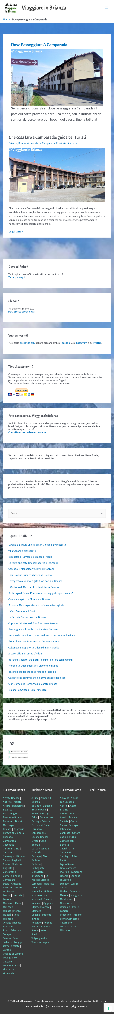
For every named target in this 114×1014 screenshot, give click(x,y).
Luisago (64, 883)
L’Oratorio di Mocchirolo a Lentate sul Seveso (33, 587)
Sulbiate (7, 942)
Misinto (7, 910)
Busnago (8, 837)
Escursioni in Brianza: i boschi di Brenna (30, 575)
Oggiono (48, 903)
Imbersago (37, 876)
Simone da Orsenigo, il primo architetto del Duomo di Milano (42, 635)
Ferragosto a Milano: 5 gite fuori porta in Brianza (35, 581)
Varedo (7, 949)
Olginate (36, 910)
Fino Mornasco (68, 868)
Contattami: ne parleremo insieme (27, 432)
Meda (18, 903)
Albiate (17, 801)
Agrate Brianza (11, 798)
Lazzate (7, 887)
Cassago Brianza (40, 821)
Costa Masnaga (40, 848)
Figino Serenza (68, 864)
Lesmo (7, 895)
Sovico (16, 938)
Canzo (63, 825)
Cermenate (66, 852)
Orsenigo (65, 907)
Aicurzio (7, 801)
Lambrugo (76, 871)
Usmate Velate (11, 946)
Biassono (8, 821)
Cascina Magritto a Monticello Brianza (29, 599)
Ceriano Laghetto (12, 860)
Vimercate (8, 973)
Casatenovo (46, 817)
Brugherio (18, 829)
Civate (34, 840)
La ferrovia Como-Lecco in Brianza (27, 617)
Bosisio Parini (38, 809)
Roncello (8, 926)
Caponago (8, 844)
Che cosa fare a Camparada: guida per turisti (47, 137)
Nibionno (36, 903)
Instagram (81, 342)
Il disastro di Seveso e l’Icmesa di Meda (30, 556)
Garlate (35, 860)
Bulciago (44, 813)
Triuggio (18, 942)
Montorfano (66, 899)
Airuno (35, 798)
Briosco (7, 829)
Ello (45, 856)
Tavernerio (66, 922)
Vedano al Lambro (13, 953)
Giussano (16, 883)
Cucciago (65, 856)
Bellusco (7, 809)
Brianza (13, 143)
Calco (34, 817)
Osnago (35, 914)
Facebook (66, 342)
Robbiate (36, 922)
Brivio (34, 813)
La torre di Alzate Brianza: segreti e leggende (33, 563)
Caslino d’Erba (68, 837)
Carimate (65, 833)
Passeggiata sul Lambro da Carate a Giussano (33, 629)
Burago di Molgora (13, 833)
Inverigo (64, 871)
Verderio (36, 942)
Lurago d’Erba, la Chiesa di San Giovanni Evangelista (37, 544)
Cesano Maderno (12, 864)
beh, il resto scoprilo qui (21, 311)
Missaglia (36, 891)
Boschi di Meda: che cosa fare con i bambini (32, 671)
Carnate (7, 852)
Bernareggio (10, 813)
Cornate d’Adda (11, 876)
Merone (64, 895)
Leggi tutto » (16, 231)
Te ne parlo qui (16, 277)
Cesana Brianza (39, 837)
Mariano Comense (70, 891)
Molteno (48, 891)
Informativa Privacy (19, 752)
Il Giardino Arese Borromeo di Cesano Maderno (34, 641)
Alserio (64, 805)
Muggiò (7, 914)
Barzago (36, 805)
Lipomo (64, 876)
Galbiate (36, 864)
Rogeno (47, 922)
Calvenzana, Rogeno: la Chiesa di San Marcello (33, 647)
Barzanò (47, 805)
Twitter (97, 342)
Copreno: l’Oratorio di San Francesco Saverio (33, 623)
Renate (17, 922)
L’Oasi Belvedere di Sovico (22, 611)
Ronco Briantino (12, 930)
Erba (74, 856)
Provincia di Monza (66, 143)
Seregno (7, 934)
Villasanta (8, 969)
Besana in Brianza (13, 817)
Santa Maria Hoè (40, 926)
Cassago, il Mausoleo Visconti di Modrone (31, 569)
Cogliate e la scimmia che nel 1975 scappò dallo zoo (37, 677)
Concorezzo (9, 871)
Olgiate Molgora (40, 907)
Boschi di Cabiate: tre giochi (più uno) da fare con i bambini (40, 659)
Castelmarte (67, 848)
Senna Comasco (69, 918)
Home (6, 19)
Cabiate (64, 821)
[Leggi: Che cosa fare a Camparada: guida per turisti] (57, 174)
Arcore (6, 805)
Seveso (7, 938)
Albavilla (64, 798)
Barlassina (18, 805)
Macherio (8, 903)
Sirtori (43, 930)
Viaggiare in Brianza (44, 7)
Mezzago (8, 907)
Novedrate (66, 903)
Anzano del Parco (69, 813)
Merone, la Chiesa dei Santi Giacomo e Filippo (33, 665)
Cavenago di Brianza (14, 856)
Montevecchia (39, 895)
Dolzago (36, 856)
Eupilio (63, 860)
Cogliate (7, 868)
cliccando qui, (27, 342)
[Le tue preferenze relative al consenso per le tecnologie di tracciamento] (109, 1009)
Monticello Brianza (41, 899)
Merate (37, 887)
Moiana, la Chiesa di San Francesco (27, 689)
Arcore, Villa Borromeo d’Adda (25, 653)
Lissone (7, 899)
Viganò (46, 942)
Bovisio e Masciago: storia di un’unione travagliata (36, 605)
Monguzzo (76, 895)
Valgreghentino (39, 938)
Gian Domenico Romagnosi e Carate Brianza (32, 684)
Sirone (34, 930)
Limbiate (17, 895)
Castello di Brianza (41, 825)
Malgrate (49, 883)
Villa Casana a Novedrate (22, 550)
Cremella (36, 852)
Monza (17, 910)
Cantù (73, 821)
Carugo (76, 833)
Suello (34, 934)
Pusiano (77, 914)
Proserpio (65, 914)
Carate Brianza (11, 848)
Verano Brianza (11, 965)
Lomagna (36, 883)
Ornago (7, 922)
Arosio (63, 817)
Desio (6, 883)
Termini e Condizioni (19, 757)
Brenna (73, 817)
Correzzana (9, 879)
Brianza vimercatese (29, 143)
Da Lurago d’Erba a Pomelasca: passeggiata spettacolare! (40, 593)
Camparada (48, 143)
